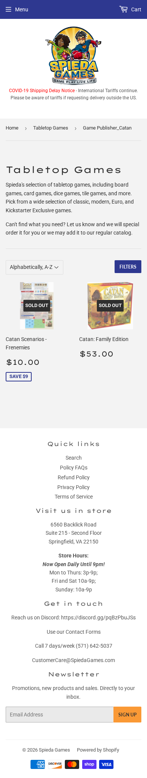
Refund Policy (74, 477)
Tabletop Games (50, 128)
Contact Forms (83, 632)
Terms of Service (74, 497)
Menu (21, 9)
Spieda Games (54, 750)
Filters (127, 267)
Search (74, 458)
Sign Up (127, 715)
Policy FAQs (73, 468)
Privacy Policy (73, 487)
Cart (135, 9)
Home (12, 128)
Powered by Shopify (98, 750)
